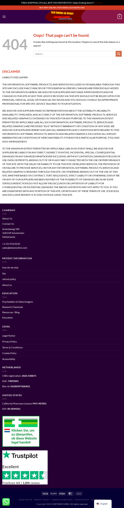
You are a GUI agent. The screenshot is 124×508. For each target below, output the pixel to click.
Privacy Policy (9, 341)
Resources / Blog (11, 312)
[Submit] (119, 54)
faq (4, 273)
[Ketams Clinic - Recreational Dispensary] (62, 17)
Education (7, 317)
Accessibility (8, 359)
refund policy (9, 279)
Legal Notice (8, 335)
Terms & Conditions (12, 347)
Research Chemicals (12, 306)
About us (7, 284)
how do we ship (10, 267)
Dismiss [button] (99, 2)
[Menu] (4, 16)
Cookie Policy (9, 353)
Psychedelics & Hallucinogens (17, 301)
